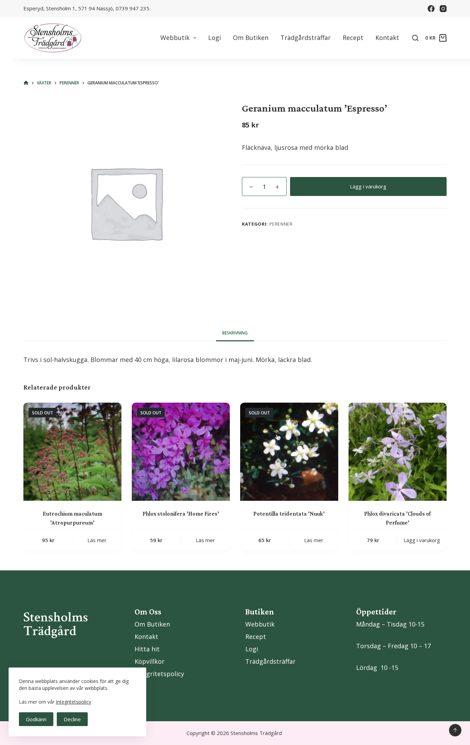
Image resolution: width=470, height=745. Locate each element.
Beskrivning (235, 333)
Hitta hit (147, 649)
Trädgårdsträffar (305, 37)
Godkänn (36, 719)
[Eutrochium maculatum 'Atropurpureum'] (72, 452)
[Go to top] (455, 730)
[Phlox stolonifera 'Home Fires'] (181, 452)
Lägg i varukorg (368, 186)
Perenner (281, 224)
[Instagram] (443, 8)
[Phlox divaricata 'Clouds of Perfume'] (398, 452)
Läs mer (97, 540)
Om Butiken (250, 37)
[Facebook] (431, 8)
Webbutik (175, 37)
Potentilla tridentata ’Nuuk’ (289, 513)
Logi (214, 37)
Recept (353, 37)
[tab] (235, 332)
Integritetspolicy (73, 702)
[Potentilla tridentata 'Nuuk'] (289, 452)
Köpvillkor (149, 661)
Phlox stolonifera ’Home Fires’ (180, 513)
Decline (72, 719)
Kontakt (387, 37)
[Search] (415, 38)
